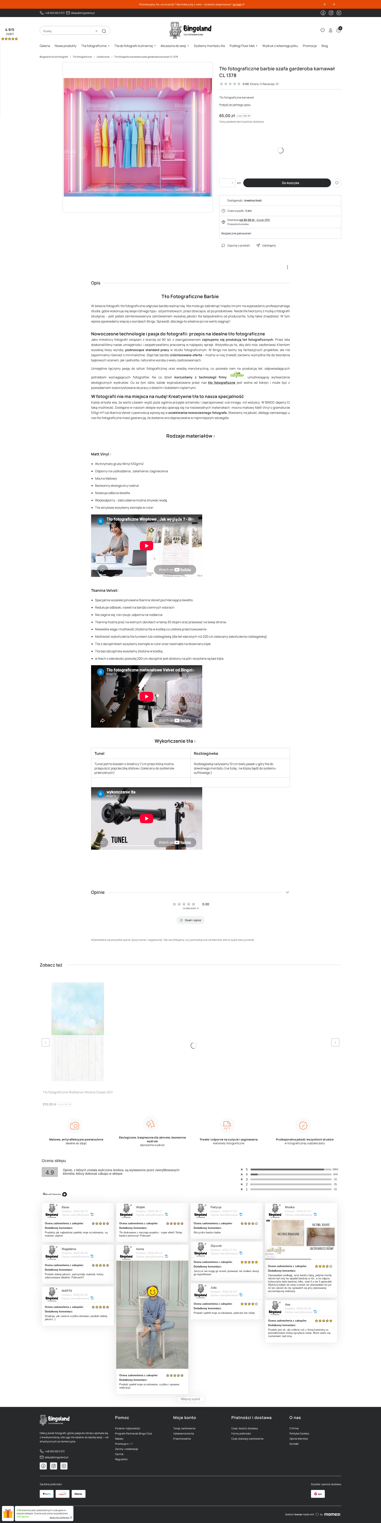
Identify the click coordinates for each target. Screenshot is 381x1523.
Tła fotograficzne (82, 56)
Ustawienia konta (183, 1433)
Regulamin (121, 1459)
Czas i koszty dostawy (244, 1428)
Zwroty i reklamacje (126, 1449)
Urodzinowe (103, 56)
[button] (104, 31)
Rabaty (119, 1438)
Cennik (119, 1454)
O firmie (294, 1428)
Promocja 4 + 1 (123, 1444)
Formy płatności (241, 1433)
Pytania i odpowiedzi (127, 1428)
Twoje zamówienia (184, 1428)
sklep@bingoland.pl (83, 13)
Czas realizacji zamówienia (247, 1438)
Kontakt (294, 1444)
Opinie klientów (299, 1438)
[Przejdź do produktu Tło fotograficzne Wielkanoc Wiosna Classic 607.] (77, 1032)
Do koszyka (290, 183)
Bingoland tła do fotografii (54, 56)
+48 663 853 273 (54, 13)
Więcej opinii (190, 1399)
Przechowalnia (182, 1438)
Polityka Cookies (299, 1433)
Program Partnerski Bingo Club (133, 1433)
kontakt (237, 4)
